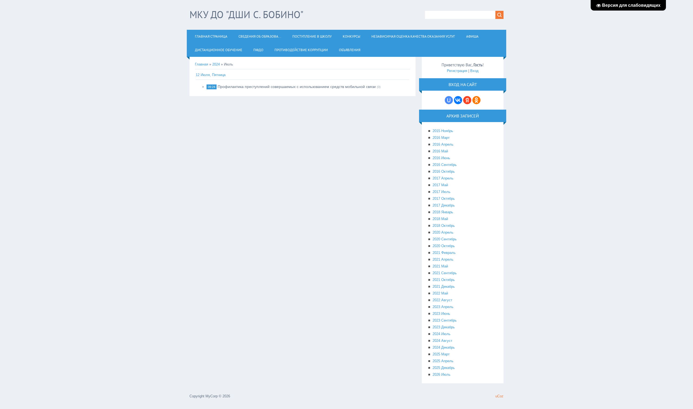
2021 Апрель (443, 259)
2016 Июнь (441, 158)
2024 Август (442, 341)
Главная (201, 64)
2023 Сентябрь (445, 320)
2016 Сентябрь (445, 165)
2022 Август (442, 300)
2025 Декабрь (444, 368)
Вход (474, 71)
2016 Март (441, 138)
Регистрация (457, 71)
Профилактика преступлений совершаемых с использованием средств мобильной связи (297, 86)
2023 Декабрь (444, 327)
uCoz (499, 396)
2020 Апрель (443, 232)
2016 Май (440, 151)
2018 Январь (443, 212)
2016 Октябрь (444, 171)
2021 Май (440, 266)
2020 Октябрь (444, 246)
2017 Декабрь (444, 205)
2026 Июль (441, 374)
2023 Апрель (443, 307)
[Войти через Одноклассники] (476, 100)
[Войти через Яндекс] (467, 100)
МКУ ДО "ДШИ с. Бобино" (246, 14)
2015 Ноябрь (443, 131)
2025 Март (441, 354)
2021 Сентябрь (445, 273)
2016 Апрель (443, 144)
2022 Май (440, 293)
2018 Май (440, 219)
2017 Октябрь (444, 199)
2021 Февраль (444, 253)
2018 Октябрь (444, 226)
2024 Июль (441, 334)
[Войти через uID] (449, 100)
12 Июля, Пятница (210, 75)
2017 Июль (441, 192)
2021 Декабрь (444, 286)
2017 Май (440, 185)
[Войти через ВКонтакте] (458, 100)
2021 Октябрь (444, 280)
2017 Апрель (443, 178)
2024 (216, 64)
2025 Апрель (443, 361)
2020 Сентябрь (445, 239)
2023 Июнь (441, 314)
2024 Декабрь (444, 347)
